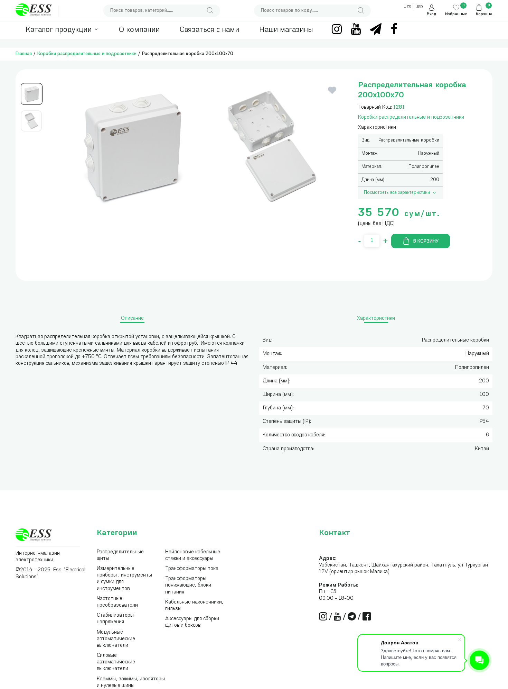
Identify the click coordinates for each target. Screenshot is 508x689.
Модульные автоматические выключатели (116, 639)
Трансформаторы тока (191, 568)
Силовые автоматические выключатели (116, 662)
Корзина (484, 14)
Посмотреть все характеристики (397, 192)
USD (419, 7)
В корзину (426, 241)
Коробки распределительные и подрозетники (87, 54)
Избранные (456, 14)
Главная (24, 54)
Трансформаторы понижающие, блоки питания (188, 585)
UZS (407, 7)
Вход (431, 14)
